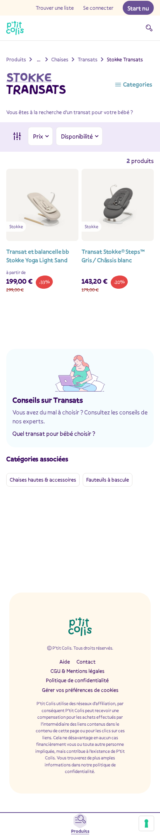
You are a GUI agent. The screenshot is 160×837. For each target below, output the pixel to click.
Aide (64, 661)
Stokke (29, 77)
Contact (86, 661)
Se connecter (98, 7)
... (38, 59)
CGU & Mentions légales (77, 670)
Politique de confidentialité (77, 680)
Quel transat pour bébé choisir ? (53, 433)
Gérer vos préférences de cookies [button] (80, 689)
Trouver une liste (55, 7)
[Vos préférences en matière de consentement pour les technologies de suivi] (146, 823)
